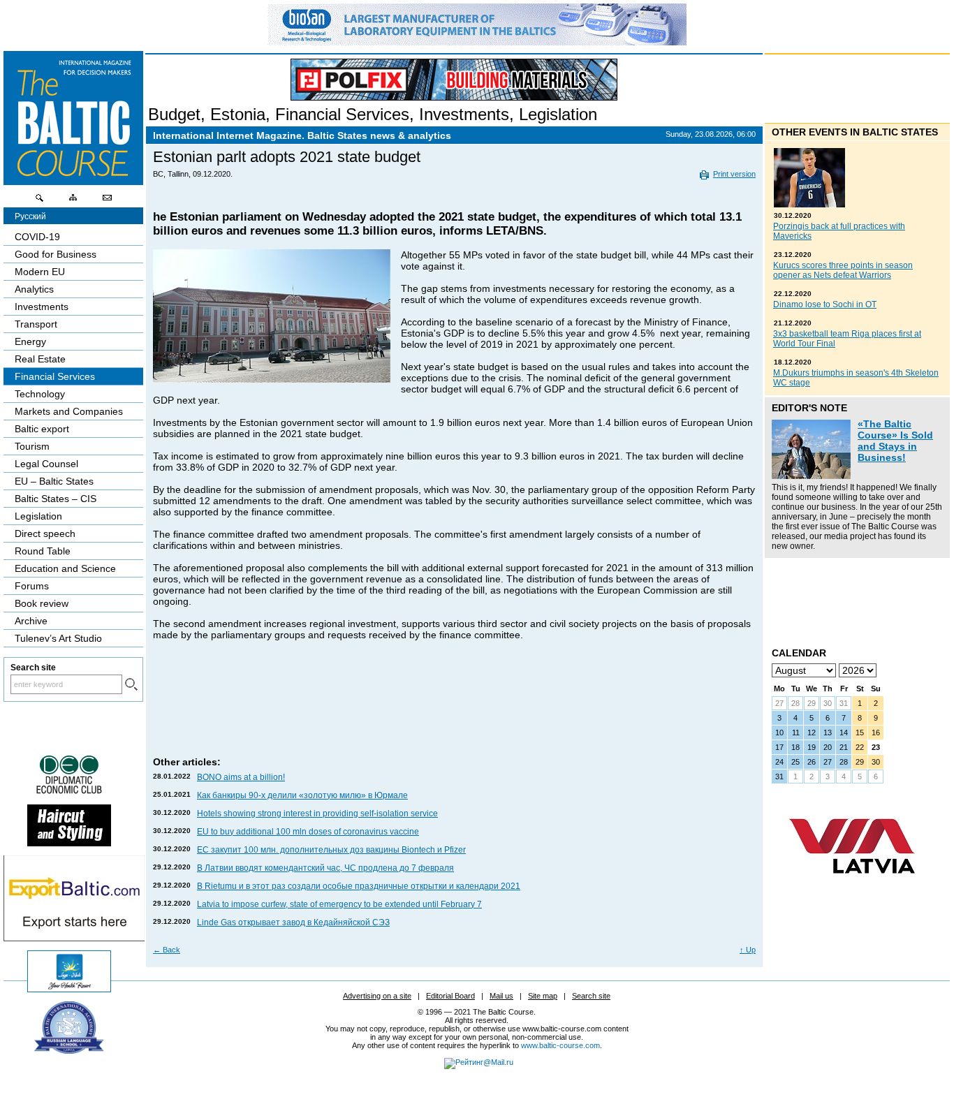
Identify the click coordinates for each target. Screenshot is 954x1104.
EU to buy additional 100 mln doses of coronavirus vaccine (308, 832)
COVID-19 (37, 236)
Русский (30, 216)
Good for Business (55, 254)
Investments (464, 114)
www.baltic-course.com (560, 1045)
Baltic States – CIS (55, 498)
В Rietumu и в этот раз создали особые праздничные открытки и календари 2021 (358, 886)
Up (748, 949)
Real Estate (40, 359)
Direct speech (45, 533)
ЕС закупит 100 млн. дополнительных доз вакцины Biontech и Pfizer (331, 850)
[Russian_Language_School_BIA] (69, 1050)
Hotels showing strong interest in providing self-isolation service (317, 813)
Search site (591, 996)
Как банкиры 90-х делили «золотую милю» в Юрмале (302, 795)
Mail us (501, 996)
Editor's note (809, 407)
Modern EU (40, 271)
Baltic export (42, 428)
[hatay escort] (74, 937)
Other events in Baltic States (855, 132)
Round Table (43, 551)
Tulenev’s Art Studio (58, 638)
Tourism (32, 446)
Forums (32, 585)
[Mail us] (107, 201)
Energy (30, 341)
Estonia (237, 114)
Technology (40, 393)
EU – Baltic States (54, 481)
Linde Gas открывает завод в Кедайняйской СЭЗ (293, 922)
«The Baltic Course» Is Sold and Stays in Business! (895, 440)
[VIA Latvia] (852, 886)
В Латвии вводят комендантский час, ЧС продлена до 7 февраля (325, 868)
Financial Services (342, 114)
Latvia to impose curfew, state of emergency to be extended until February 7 (339, 904)
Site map (542, 996)
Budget (174, 114)
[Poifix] (454, 79)
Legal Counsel (46, 463)
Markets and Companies (69, 411)
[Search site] (40, 201)
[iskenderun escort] (69, 842)
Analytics (34, 289)
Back (166, 949)
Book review (41, 603)
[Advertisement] (452, 712)
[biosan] (477, 41)
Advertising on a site (377, 996)
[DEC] (69, 791)
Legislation (558, 114)
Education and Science (65, 568)
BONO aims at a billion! (241, 777)
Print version (734, 174)
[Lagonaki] (69, 988)
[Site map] (73, 201)
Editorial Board (450, 996)
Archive (31, 620)
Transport (36, 324)
